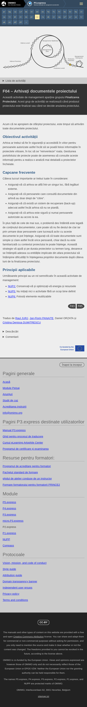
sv (76, 17)
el (32, 12)
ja (4, 17)
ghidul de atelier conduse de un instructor (27, 478)
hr (70, 12)
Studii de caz (10, 400)
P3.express (9, 514)
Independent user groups (17, 587)
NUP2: (12, 286)
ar (4, 12)
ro (37, 17)
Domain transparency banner (20, 581)
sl (54, 17)
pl (32, 17)
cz (20, 12)
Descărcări (12, 331)
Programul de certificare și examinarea (26, 448)
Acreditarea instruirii (14, 406)
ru (43, 17)
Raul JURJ (21, 318)
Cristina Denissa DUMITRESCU (22, 322)
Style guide (9, 569)
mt (15, 17)
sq (59, 17)
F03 (72, 306)
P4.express (9, 508)
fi (54, 12)
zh (15, 22)
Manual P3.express (14, 430)
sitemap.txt (43, 696)
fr (59, 12)
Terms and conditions (15, 599)
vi (10, 22)
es (43, 12)
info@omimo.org (12, 412)
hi (65, 12)
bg (10, 12)
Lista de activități (16, 80)
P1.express (9, 533)
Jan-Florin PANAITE (41, 318)
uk (4, 22)
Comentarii (12, 336)
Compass (8, 545)
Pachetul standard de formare (20, 472)
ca (15, 12)
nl (21, 17)
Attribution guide (12, 575)
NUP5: (12, 291)
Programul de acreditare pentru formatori (27, 466)
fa (48, 12)
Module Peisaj (11, 387)
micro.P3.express (13, 520)
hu (76, 12)
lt (10, 17)
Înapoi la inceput (72, 364)
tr (81, 17)
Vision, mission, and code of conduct (24, 562)
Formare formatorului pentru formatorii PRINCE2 (31, 484)
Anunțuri (8, 394)
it (81, 12)
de (26, 12)
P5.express (9, 502)
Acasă (6, 381)
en (37, 12)
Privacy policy (11, 593)
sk (48, 17)
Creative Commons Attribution (28, 636)
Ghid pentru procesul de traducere (23, 436)
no (26, 17)
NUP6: (12, 296)
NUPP (6, 539)
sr (65, 17)
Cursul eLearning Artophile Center (23, 442)
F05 (80, 306)
